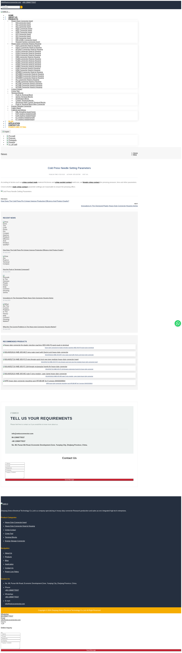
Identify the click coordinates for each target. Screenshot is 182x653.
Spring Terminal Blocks (24, 97)
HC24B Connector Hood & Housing (29, 87)
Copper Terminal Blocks (24, 100)
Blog (7, 560)
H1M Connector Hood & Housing (28, 68)
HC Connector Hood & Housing (27, 80)
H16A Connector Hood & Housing (28, 53)
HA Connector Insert (23, 23)
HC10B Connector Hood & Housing (29, 83)
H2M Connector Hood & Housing (28, 70)
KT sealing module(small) (25, 117)
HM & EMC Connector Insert (26, 40)
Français (11, 138)
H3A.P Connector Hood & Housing (29, 47)
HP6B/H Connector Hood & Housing (29, 72)
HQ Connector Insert (23, 34)
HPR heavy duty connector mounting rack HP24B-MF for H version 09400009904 (69, 383)
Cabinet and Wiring (18, 110)
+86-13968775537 (29, 2)
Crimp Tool (15, 91)
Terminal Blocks (17, 93)
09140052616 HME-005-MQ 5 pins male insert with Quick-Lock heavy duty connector (69, 355)
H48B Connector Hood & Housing (28, 66)
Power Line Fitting (17, 127)
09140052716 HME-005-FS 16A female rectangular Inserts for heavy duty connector (69, 369)
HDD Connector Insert (24, 28)
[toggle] (9, 12)
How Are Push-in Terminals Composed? (16, 269)
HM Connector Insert (23, 38)
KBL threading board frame (26, 112)
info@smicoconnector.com (11, 2)
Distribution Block (22, 99)
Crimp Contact (16, 89)
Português (12, 140)
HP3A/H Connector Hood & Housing (29, 49)
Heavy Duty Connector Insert (22, 21)
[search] (21, 7)
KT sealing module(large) (25, 119)
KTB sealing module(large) (26, 116)
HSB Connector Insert (24, 32)
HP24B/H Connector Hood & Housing (30, 78)
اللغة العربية (12, 144)
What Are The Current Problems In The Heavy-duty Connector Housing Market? (29, 327)
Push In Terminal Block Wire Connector (30, 104)
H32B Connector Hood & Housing (28, 64)
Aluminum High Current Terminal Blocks (31, 102)
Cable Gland (16, 108)
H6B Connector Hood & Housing (28, 57)
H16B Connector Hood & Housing (28, 61)
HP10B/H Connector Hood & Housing (30, 74)
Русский (11, 136)
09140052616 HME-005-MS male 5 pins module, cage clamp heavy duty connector (69, 376)
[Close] (2, 632)
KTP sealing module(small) (26, 114)
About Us (8, 553)
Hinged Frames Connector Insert (28, 42)
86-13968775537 (18, 437)
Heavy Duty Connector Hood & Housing (26, 44)
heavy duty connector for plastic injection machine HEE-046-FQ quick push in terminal (69, 347)
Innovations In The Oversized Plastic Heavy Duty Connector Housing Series (109, 206)
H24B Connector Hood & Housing (28, 63)
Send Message (69, 480)
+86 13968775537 (18, 441)
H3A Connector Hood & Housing (28, 46)
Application (9, 564)
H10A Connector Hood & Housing (28, 51)
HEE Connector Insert (24, 30)
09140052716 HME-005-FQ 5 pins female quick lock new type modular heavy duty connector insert (69, 362)
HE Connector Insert (23, 25)
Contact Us (9, 568)
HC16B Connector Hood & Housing (29, 85)
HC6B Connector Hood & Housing (28, 82)
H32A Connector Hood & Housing (28, 55)
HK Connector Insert (23, 36)
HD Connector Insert (23, 27)
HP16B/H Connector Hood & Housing (30, 76)
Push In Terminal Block (24, 95)
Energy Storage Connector (21, 106)
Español (11, 142)
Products (13, 19)
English (6, 131)
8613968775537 (7, 616)
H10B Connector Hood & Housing (28, 59)
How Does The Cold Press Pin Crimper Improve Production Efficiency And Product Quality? (35, 201)
